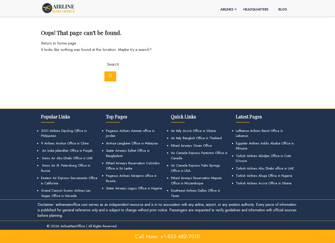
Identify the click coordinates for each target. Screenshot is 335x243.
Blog (282, 9)
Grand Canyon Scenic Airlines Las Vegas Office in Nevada (66, 193)
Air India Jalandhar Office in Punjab (67, 150)
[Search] (110, 76)
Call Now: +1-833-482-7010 (167, 236)
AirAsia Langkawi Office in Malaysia (132, 143)
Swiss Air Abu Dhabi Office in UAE (67, 158)
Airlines (226, 9)
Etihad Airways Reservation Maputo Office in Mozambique (196, 180)
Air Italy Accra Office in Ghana (193, 130)
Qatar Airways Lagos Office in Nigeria (134, 188)
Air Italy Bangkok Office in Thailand (196, 138)
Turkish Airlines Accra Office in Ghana (263, 183)
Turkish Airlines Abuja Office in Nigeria (264, 175)
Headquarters (255, 9)
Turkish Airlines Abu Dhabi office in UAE (265, 168)
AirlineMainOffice (72, 226)
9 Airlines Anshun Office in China (65, 143)
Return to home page (58, 43)
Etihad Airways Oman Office (191, 145)
